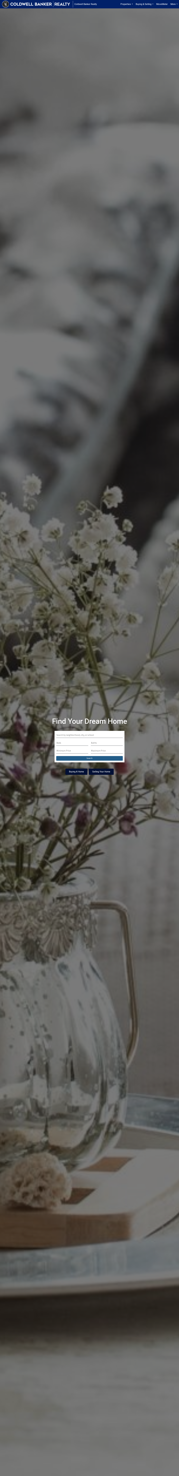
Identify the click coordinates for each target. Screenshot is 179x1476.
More (174, 5)
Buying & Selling (145, 5)
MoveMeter (162, 4)
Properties (127, 5)
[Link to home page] (37, 4)
